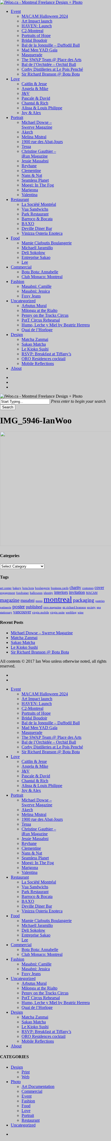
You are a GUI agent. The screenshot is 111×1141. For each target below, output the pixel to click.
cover (99, 587)
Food (15, 915)
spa (99, 607)
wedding (71, 612)
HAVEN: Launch (37, 703)
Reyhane (29, 843)
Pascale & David (36, 776)
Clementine (31, 848)
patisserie (5, 607)
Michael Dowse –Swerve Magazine (37, 802)
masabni (27, 600)
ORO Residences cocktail (43, 1036)
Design (17, 1012)
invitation (77, 592)
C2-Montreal (32, 708)
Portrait (17, 795)
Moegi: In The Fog (38, 862)
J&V (26, 771)
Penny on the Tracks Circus (45, 993)
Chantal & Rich (35, 780)
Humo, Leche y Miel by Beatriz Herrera (56, 1002)
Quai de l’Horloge (37, 1007)
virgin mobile (40, 612)
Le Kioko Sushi (24, 647)
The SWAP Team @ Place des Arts (51, 737)
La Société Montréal (39, 882)
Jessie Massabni (35, 838)
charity (75, 587)
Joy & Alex (31, 790)
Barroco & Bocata (37, 896)
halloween (36, 592)
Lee (25, 940)
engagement (7, 592)
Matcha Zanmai (24, 637)
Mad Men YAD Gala (39, 727)
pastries (100, 600)
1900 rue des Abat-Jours (42, 819)
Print (26, 1072)
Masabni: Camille (36, 964)
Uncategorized (23, 978)
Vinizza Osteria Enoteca (42, 911)
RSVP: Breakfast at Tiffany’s (46, 1031)
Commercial (21, 944)
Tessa (26, 824)
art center (6, 588)
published (34, 607)
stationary (6, 612)
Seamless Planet (35, 858)
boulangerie (42, 588)
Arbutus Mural (34, 983)
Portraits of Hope (36, 713)
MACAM (92, 592)
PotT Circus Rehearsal (41, 997)
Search (7, 407)
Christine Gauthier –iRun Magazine (39, 831)
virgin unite (57, 612)
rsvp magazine (52, 607)
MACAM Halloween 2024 (45, 694)
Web (25, 1077)
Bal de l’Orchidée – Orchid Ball (49, 742)
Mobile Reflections (38, 1041)
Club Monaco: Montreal (42, 954)
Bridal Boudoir (34, 718)
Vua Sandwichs (35, 887)
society (91, 607)
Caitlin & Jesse (34, 761)
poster (18, 606)
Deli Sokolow (33, 930)
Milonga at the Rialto (39, 988)
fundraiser (22, 592)
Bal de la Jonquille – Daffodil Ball (51, 723)
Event (16, 689)
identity (48, 592)
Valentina (29, 872)
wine (81, 612)
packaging (83, 600)
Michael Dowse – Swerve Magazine (42, 633)
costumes (87, 588)
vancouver (22, 612)
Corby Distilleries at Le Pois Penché (52, 747)
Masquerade (32, 732)
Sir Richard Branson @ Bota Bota (40, 652)
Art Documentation (38, 1086)
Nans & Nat (32, 853)
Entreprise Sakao (36, 935)
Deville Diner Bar (37, 906)
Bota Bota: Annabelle (40, 949)
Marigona (30, 867)
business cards (59, 588)
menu (39, 600)
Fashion (17, 959)
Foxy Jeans (31, 973)
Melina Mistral (34, 814)
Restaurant (20, 877)
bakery (17, 588)
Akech (27, 809)
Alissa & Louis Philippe (42, 785)
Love (15, 756)
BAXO (28, 901)
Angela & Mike (35, 766)
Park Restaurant (35, 891)
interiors (61, 592)
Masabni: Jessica (36, 969)
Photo (16, 1081)
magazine (9, 600)
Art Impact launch (37, 698)
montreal (58, 599)
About (16, 1046)
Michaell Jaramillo (37, 925)
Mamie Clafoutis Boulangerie (47, 920)
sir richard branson (74, 607)
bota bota (28, 588)
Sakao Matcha (23, 642)
